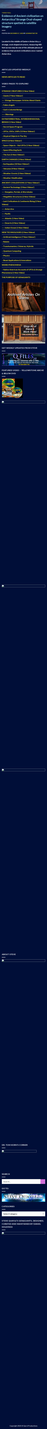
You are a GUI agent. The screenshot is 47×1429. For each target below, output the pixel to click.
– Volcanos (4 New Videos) (13, 168)
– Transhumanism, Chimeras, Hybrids (18, 246)
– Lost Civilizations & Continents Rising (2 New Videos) (21, 202)
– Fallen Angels (8, 105)
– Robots (5, 241)
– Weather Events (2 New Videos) (16, 173)
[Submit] (42, 1181)
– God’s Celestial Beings (12, 109)
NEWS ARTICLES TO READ (13, 77)
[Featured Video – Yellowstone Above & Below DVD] (12, 388)
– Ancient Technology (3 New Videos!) (18, 187)
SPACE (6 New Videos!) (12, 140)
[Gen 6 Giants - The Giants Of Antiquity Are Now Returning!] (23, 4)
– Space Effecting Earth (12, 150)
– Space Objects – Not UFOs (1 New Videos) (20, 145)
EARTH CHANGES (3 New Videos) (16, 159)
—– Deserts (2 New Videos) (13, 223)
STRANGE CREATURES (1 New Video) (18, 91)
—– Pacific (6, 213)
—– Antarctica (8, 209)
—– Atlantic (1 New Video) (13, 218)
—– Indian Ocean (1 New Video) (15, 227)
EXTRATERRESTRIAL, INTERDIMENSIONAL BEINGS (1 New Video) (21, 120)
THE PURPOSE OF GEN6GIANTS (16, 277)
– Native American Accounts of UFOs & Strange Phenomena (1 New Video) (22, 271)
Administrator (31, 33)
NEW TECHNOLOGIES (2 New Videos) (18, 232)
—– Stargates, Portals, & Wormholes (17, 192)
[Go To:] (23, 1197)
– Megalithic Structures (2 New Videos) (18, 196)
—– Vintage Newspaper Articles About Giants (21, 100)
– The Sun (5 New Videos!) (13, 154)
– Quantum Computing (11, 251)
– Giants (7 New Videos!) (12, 96)
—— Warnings (7, 114)
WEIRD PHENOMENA (11, 265)
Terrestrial (6, 13)
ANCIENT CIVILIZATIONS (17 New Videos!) (21, 182)
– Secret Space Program (12, 127)
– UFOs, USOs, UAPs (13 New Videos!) (18, 131)
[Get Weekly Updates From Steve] (23, 359)
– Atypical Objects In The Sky (14, 136)
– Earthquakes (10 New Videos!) (15, 164)
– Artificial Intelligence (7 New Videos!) (18, 237)
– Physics (6, 255)
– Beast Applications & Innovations (16, 260)
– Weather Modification (12, 178)
